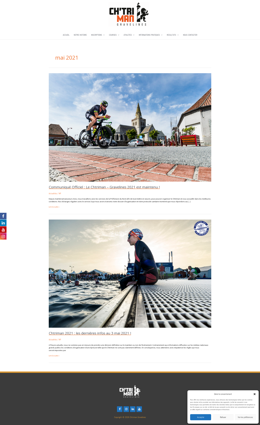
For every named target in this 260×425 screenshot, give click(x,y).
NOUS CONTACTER (190, 34)
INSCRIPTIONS (96, 34)
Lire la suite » (54, 207)
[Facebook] (119, 409)
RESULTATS (171, 34)
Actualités (53, 193)
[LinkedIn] (132, 409)
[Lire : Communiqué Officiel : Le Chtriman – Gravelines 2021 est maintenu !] (130, 127)
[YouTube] (139, 409)
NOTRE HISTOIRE (80, 34)
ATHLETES (128, 34)
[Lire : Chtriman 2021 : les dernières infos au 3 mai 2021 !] (130, 273)
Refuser (223, 417)
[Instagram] (126, 409)
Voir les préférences (245, 417)
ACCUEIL (66, 34)
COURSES (113, 34)
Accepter (200, 417)
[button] (254, 394)
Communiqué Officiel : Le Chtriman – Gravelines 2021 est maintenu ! (104, 187)
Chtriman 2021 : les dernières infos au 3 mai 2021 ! (90, 333)
